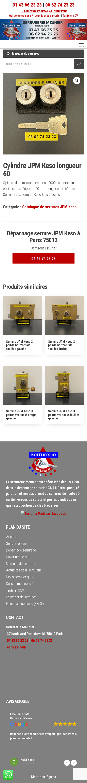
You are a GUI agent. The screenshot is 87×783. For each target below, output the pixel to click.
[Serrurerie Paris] (43, 513)
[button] (76, 80)
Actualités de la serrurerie (24, 570)
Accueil (11, 537)
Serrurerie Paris (16, 543)
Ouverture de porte (19, 557)
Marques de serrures (25, 53)
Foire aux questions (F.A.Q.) (25, 603)
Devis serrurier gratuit (21, 577)
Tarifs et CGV (70, 15)
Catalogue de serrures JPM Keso (49, 207)
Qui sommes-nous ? (21, 15)
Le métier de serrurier (47, 15)
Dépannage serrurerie (21, 550)
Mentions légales (43, 777)
